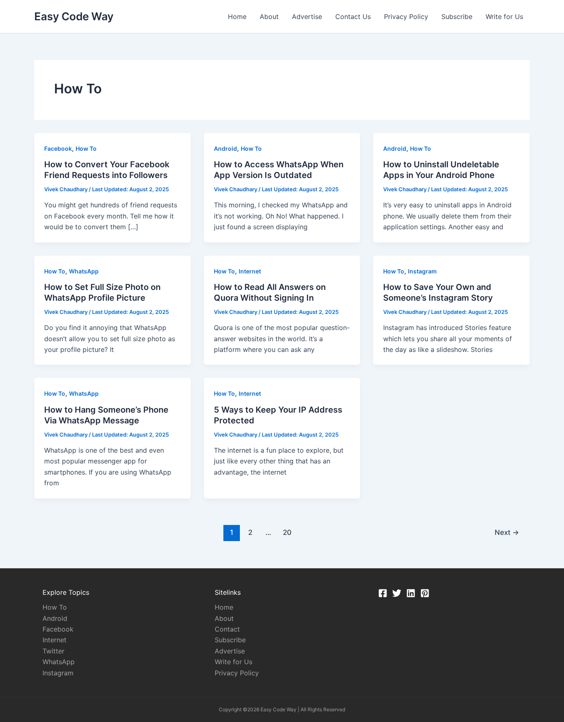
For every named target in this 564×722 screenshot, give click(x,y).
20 (287, 532)
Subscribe (456, 16)
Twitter (53, 651)
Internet (250, 271)
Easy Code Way (74, 16)
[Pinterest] (424, 593)
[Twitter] (396, 593)
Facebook (58, 148)
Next (507, 532)
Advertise (307, 16)
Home (237, 16)
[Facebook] (382, 593)
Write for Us (504, 16)
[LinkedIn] (410, 593)
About (269, 16)
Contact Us (353, 16)
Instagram (422, 271)
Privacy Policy (406, 16)
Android (225, 148)
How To (86, 148)
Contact (227, 629)
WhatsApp (84, 271)
